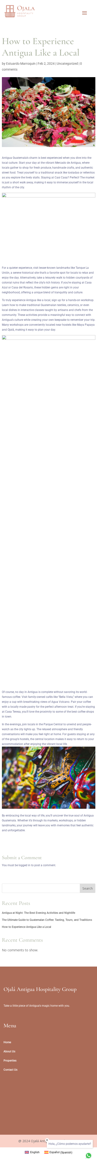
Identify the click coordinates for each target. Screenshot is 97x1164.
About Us (9, 1051)
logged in (24, 865)
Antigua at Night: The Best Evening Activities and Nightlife (38, 913)
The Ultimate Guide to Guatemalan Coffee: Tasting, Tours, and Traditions (47, 920)
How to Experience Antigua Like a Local (26, 927)
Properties (10, 1060)
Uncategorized (67, 63)
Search (87, 888)
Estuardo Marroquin (21, 63)
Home (7, 1042)
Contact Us (10, 1069)
